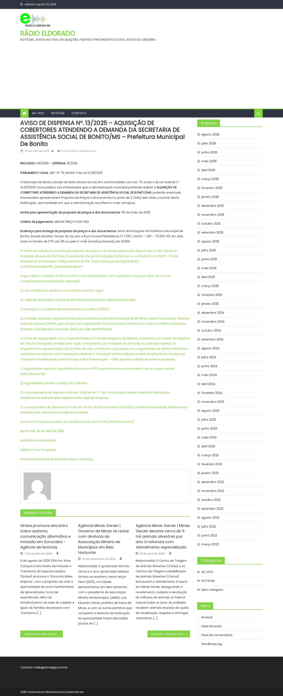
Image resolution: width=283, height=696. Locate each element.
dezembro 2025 (212, 206)
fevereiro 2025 (211, 295)
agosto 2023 (210, 411)
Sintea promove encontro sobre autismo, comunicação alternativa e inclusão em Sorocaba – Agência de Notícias (45, 536)
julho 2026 (208, 143)
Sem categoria (212, 590)
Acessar (207, 617)
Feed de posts (211, 626)
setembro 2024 (212, 339)
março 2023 (210, 455)
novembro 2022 (212, 491)
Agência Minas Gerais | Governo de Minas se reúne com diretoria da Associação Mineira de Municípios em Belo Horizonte (103, 539)
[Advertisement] (141, 77)
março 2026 (210, 179)
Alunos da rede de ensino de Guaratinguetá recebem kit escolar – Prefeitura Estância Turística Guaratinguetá (44, 634)
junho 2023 (209, 428)
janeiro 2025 (210, 304)
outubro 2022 (211, 500)
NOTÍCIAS (58, 113)
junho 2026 (209, 152)
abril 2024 (208, 384)
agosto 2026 (210, 134)
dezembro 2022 (212, 482)
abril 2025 (208, 277)
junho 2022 (209, 535)
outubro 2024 (211, 330)
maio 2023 (208, 437)
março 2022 (210, 544)
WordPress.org (211, 644)
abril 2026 (208, 170)
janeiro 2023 (210, 473)
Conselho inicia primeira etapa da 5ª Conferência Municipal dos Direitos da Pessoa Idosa (170, 634)
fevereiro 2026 (211, 188)
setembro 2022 (212, 509)
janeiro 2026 (210, 197)
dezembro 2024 (212, 313)
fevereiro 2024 (212, 393)
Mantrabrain (75, 692)
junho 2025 (209, 259)
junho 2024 (209, 366)
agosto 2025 (210, 241)
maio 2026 (209, 161)
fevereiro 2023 (211, 464)
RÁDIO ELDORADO (47, 33)
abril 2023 (208, 446)
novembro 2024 (213, 322)
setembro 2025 (212, 232)
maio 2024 (209, 375)
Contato (79, 113)
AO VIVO (38, 113)
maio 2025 (208, 268)
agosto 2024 (210, 348)
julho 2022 (208, 526)
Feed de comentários (216, 635)
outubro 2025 (211, 224)
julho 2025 (208, 250)
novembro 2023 (212, 402)
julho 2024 (208, 357)
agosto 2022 (210, 518)
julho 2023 (208, 420)
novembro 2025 (212, 215)
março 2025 (210, 286)
